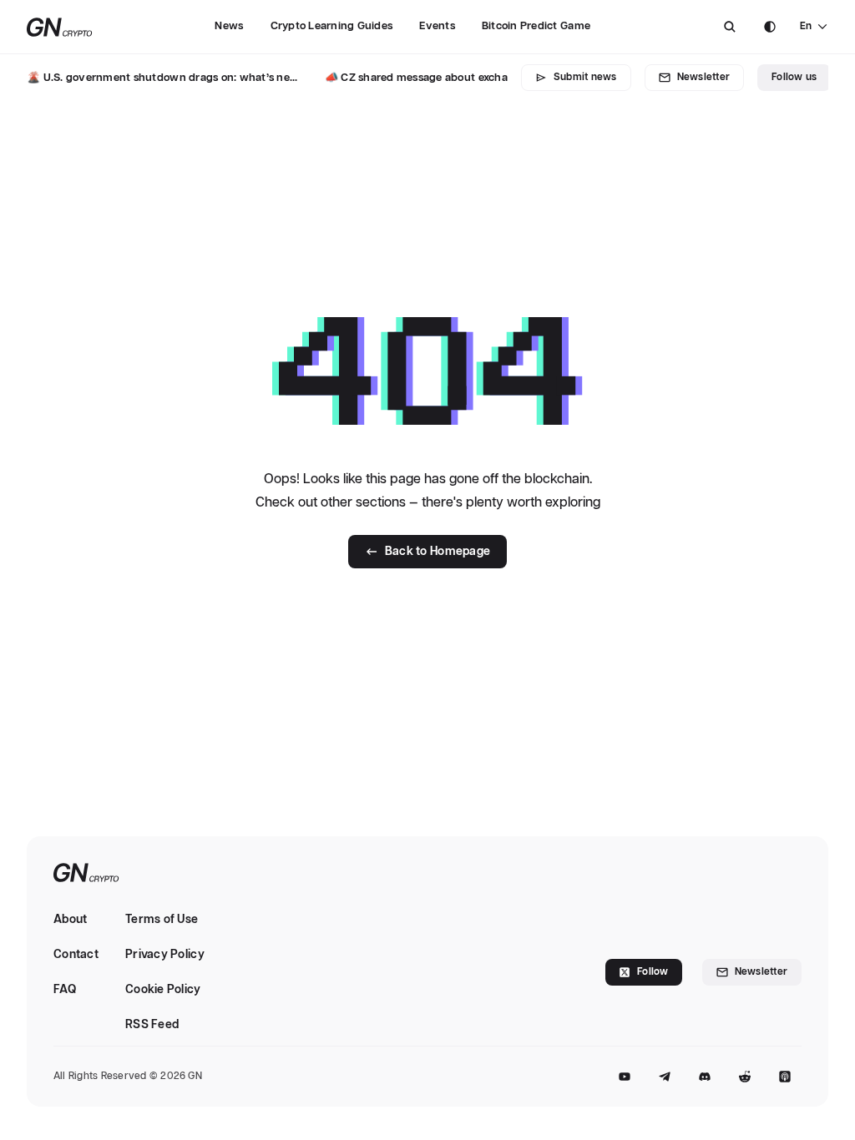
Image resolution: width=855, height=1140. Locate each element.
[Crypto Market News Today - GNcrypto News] (60, 27)
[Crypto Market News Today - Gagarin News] (86, 874)
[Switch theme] (770, 26)
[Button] (729, 26)
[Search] (729, 26)
